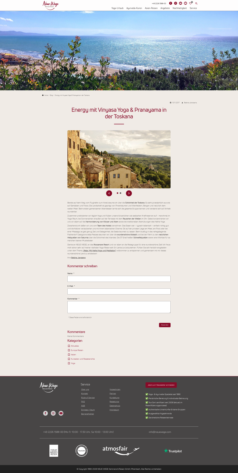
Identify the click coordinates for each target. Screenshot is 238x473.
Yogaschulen (115, 389)
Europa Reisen (77, 350)
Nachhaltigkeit (180, 8)
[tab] (117, 193)
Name (70, 273)
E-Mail (70, 286)
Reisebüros (114, 402)
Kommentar (72, 299)
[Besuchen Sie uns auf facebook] (45, 413)
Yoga (73, 363)
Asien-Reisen (151, 8)
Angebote (165, 8)
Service (193, 8)
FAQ (83, 402)
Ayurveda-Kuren (134, 8)
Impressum (114, 410)
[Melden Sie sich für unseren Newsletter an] (185, 3)
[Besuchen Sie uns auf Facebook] (170, 3)
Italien (73, 355)
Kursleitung (114, 398)
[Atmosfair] (121, 450)
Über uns (85, 389)
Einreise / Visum (88, 410)
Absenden (165, 325)
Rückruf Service (88, 398)
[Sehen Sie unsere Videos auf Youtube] (180, 3)
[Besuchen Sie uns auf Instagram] (175, 3)
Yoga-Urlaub (117, 8)
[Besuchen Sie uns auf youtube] (61, 413)
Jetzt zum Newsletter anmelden (161, 385)
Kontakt (84, 394)
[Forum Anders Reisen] (53, 451)
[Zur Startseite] (51, 5)
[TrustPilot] (172, 451)
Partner (113, 394)
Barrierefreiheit (87, 414)
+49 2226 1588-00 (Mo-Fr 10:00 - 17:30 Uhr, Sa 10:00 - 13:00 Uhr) (78, 432)
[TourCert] (81, 451)
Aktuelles (75, 346)
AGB (83, 406)
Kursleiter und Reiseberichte (83, 359)
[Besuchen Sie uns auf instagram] (53, 413)
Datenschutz (115, 406)
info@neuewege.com (160, 432)
